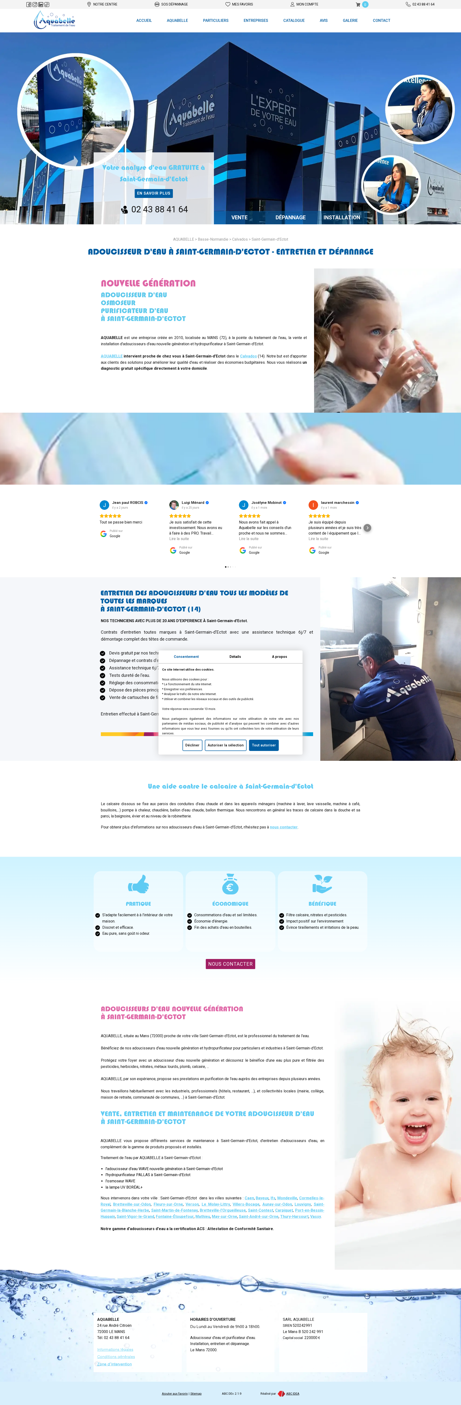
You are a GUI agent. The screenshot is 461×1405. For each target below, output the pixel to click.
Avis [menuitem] (324, 20)
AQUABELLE (112, 356)
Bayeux (262, 1198)
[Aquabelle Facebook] (28, 4)
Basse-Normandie (213, 239)
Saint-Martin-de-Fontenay (174, 1210)
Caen (249, 1198)
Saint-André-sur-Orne (259, 1216)
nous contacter (284, 827)
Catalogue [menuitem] (294, 20)
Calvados (240, 239)
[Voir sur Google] (104, 505)
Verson (192, 1204)
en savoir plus (153, 193)
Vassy (315, 1216)
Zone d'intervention (114, 1364)
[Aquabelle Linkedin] (40, 4)
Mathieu (202, 1216)
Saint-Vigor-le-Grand (135, 1216)
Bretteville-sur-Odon (132, 1204)
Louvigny (303, 1204)
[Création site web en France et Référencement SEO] (281, 1393)
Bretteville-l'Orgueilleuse (223, 1210)
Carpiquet (284, 1210)
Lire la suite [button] (179, 538)
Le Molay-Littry (216, 1204)
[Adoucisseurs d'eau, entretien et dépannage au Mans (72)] (54, 20)
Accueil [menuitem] (144, 20)
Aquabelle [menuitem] (177, 20)
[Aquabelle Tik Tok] (46, 4)
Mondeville (287, 1198)
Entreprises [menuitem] (256, 20)
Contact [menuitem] (381, 20)
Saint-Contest (260, 1210)
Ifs (273, 1198)
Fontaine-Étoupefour (175, 1216)
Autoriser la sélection (226, 745)
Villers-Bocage (246, 1204)
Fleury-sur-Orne (168, 1204)
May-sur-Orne (224, 1216)
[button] (93, 528)
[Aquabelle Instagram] (34, 4)
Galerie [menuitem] (350, 20)
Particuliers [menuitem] (216, 20)
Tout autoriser (264, 745)
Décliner (192, 745)
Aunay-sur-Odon (277, 1204)
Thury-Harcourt (294, 1216)
